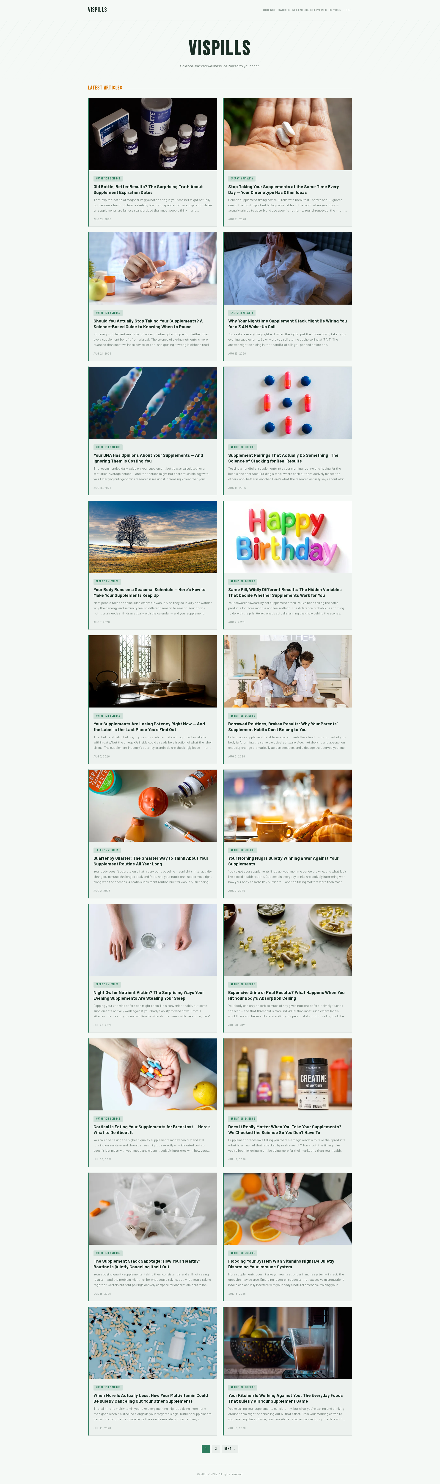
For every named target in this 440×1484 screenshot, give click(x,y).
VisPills (97, 10)
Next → (230, 1449)
